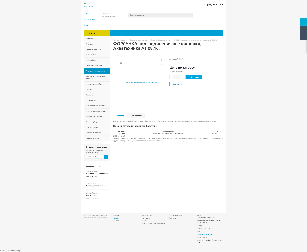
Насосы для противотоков (96, 186)
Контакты (172, 218)
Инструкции (145, 218)
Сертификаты (146, 215)
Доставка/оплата (175, 215)
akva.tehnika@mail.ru (204, 234)
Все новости (103, 167)
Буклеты (144, 221)
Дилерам (116, 221)
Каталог (92, 33)
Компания (116, 215)
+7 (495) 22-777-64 (213, 4)
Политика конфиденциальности (153, 223)
